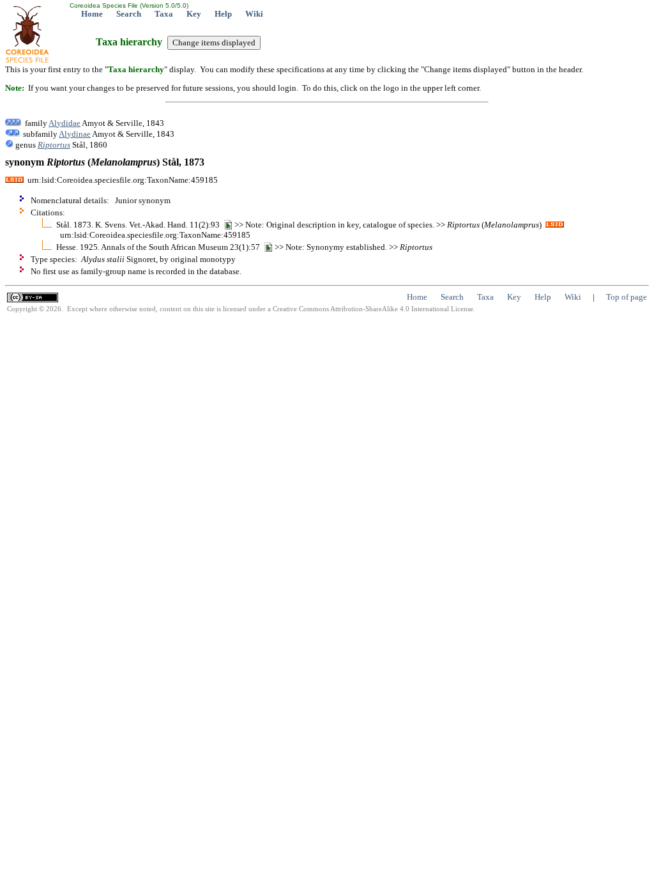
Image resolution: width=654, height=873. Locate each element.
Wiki (254, 14)
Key (193, 14)
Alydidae (64, 123)
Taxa (164, 14)
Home (92, 14)
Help (223, 14)
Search (128, 14)
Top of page (626, 297)
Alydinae (75, 134)
